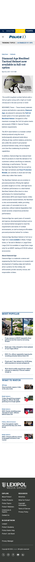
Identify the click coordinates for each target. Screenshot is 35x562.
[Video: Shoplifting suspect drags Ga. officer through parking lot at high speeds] (28, 398)
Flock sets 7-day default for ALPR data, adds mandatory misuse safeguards (18, 362)
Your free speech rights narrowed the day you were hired (11, 425)
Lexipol (15, 549)
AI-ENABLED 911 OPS (25, 43)
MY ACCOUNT (20, 31)
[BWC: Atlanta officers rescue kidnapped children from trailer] (28, 436)
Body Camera (6, 396)
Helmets (12, 54)
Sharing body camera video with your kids (11, 388)
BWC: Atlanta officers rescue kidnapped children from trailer (12, 438)
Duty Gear (5, 54)
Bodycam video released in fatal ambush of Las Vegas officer (19, 347)
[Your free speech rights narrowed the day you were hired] (28, 423)
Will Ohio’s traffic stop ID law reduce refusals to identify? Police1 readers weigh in (18, 370)
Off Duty (4, 385)
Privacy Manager (7, 541)
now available (15, 240)
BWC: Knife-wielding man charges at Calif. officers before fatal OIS (11, 412)
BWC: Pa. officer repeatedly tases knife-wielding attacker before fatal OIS (18, 355)
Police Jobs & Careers (9, 422)
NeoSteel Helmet (8, 118)
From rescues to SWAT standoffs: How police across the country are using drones (18, 339)
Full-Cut (28, 113)
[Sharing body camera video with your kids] (28, 386)
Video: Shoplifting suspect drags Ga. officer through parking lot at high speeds (11, 400)
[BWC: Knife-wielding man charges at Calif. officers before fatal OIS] (28, 410)
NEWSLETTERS (10, 31)
